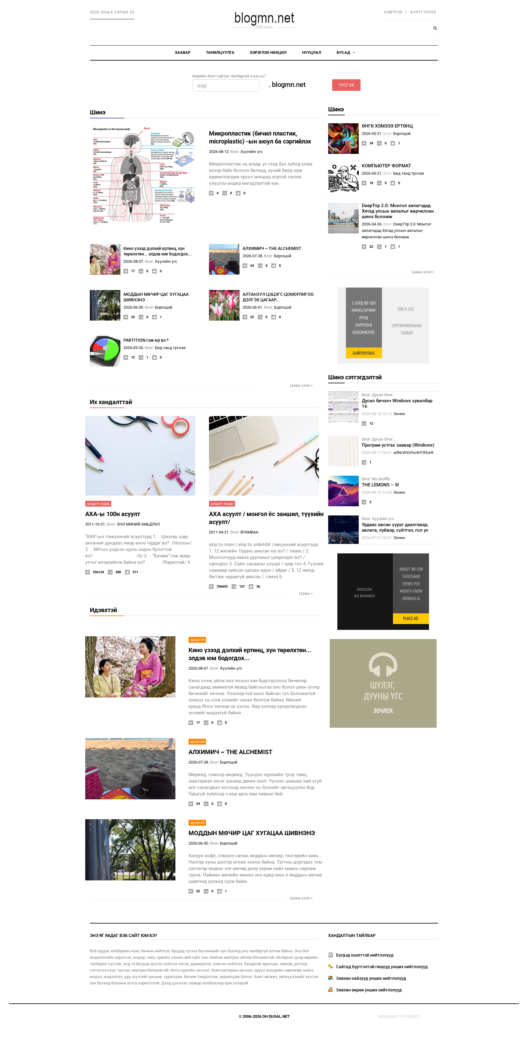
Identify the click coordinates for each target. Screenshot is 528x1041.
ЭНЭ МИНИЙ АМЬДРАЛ (138, 524)
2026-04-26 (371, 224)
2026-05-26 (133, 347)
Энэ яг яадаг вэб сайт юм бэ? (123, 935)
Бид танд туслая (170, 347)
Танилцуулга (220, 52)
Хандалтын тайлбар (352, 935)
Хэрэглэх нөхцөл (268, 52)
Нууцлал (311, 52)
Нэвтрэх (393, 12)
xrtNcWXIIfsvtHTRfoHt (413, 452)
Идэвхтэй (103, 610)
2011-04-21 (219, 532)
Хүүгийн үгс (251, 151)
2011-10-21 (95, 524)
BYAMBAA (249, 532)
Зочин (399, 413)
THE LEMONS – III (380, 485)
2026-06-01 (252, 307)
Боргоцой (283, 256)
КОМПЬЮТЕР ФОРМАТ (386, 166)
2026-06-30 (133, 307)
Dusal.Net (279, 1016)
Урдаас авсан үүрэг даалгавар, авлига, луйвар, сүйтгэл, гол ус (395, 527)
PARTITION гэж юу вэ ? (146, 340)
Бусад (344, 52)
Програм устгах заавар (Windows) (398, 445)
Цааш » (306, 593)
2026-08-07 (133, 261)
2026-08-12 (219, 151)
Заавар (182, 52)
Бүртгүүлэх (423, 12)
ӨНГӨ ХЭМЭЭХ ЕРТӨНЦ (387, 126)
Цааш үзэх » (301, 385)
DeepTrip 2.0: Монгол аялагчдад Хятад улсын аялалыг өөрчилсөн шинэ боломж (398, 211)
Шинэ (97, 112)
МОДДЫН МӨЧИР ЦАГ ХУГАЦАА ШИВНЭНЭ (252, 833)
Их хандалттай (111, 402)
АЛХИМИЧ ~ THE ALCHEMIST (272, 248)
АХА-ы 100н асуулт (112, 514)
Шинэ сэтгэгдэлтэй (355, 377)
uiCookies (409, 1016)
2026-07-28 (252, 256)
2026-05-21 (371, 133)
